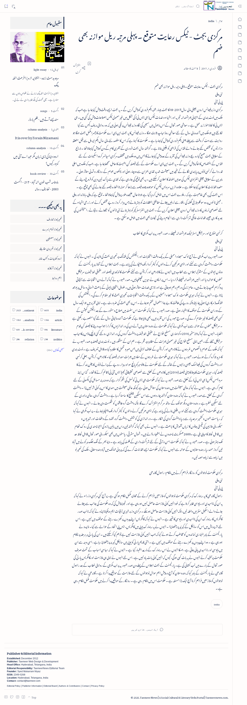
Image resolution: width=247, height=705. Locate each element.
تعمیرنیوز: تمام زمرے (52, 228)
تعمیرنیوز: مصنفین (54, 238)
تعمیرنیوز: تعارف (54, 218)
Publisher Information (32, 686)
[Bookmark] (6, 6)
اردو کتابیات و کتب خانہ (50, 257)
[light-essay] (40, 69)
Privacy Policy (97, 686)
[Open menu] (239, 6)
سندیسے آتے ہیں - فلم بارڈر (43, 118)
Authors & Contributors (69, 686)
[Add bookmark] (89, 63)
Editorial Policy (13, 686)
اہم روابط (57, 277)
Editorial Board (50, 686)
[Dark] (13, 6)
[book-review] (38, 173)
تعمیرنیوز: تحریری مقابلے (51, 248)
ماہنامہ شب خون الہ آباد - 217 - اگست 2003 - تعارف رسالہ (36, 184)
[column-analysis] (37, 129)
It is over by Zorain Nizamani (36, 137)
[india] (216, 603)
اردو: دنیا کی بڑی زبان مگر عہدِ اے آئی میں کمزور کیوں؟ (36, 159)
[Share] (78, 68)
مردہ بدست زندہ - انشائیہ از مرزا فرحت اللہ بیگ (35, 80)
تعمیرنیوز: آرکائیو (54, 267)
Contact (85, 686)
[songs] (43, 110)
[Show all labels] (55, 349)
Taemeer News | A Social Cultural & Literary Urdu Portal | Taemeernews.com (184, 697)
